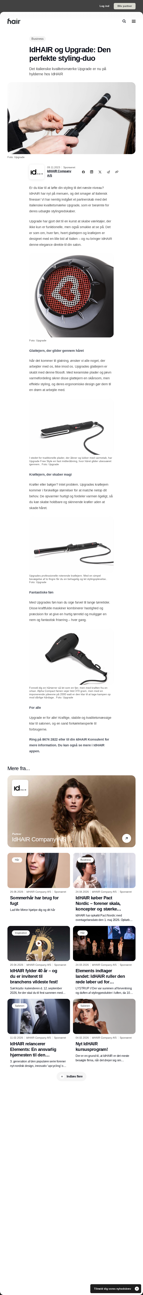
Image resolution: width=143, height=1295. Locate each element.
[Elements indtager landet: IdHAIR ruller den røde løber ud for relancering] (104, 960)
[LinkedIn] (91, 171)
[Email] (108, 171)
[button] (126, 838)
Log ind (104, 5)
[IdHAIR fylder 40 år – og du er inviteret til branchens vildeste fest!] (38, 960)
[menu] (134, 21)
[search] (124, 21)
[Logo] (13, 21)
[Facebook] (83, 171)
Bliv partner (124, 5)
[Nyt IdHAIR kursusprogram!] (104, 1031)
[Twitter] (100, 171)
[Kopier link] (116, 171)
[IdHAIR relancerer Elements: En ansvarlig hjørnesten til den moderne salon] (38, 1033)
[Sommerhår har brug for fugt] (38, 882)
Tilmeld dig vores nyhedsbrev (113, 1288)
